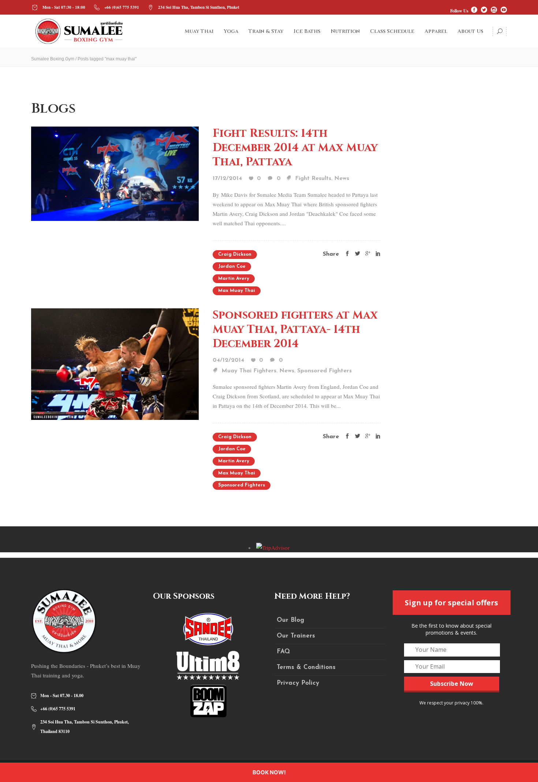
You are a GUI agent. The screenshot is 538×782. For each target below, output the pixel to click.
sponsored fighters (241, 485)
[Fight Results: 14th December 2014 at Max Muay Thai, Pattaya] (115, 173)
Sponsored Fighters (324, 371)
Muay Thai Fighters (248, 371)
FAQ (283, 651)
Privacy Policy (298, 683)
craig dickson (234, 254)
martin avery (233, 278)
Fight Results (313, 178)
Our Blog (290, 620)
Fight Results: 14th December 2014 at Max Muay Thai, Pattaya (295, 147)
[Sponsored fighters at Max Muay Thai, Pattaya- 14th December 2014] (115, 363)
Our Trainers (296, 636)
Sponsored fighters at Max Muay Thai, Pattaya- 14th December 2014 (295, 329)
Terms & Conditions (306, 667)
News (341, 178)
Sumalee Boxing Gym (52, 58)
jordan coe (232, 266)
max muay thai (236, 290)
